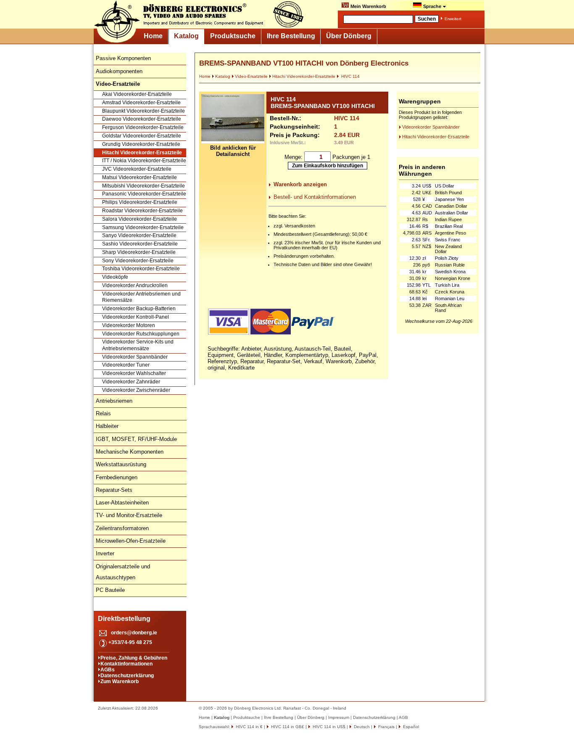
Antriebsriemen (114, 401)
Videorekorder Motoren (128, 325)
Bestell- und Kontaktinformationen (315, 197)
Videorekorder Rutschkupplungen (140, 334)
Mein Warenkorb (367, 6)
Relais (103, 413)
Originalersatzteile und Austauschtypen (123, 572)
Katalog (186, 36)
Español (410, 726)
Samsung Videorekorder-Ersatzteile (143, 227)
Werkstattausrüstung (121, 464)
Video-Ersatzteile (251, 76)
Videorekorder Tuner (126, 365)
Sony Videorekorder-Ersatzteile (138, 261)
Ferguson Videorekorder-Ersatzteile (143, 127)
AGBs (107, 670)
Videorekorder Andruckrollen (135, 285)
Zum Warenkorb (119, 681)
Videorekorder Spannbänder (135, 357)
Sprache (432, 6)
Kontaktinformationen (126, 664)
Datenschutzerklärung (127, 676)
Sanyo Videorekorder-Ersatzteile (139, 235)
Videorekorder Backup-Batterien (139, 309)
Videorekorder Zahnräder (131, 382)
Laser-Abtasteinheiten (122, 502)
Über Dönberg (348, 36)
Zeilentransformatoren (122, 528)
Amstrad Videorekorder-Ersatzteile (141, 103)
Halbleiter (107, 426)
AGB (403, 717)
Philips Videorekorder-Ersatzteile (139, 202)
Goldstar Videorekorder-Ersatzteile (141, 136)
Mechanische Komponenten (129, 452)
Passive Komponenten (123, 58)
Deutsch (361, 726)
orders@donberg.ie (134, 633)
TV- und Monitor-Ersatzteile (129, 515)
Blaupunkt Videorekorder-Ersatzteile (143, 111)
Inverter (105, 553)
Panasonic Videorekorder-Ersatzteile (144, 194)
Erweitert (453, 18)
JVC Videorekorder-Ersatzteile (136, 169)
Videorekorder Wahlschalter (134, 373)
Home (153, 36)
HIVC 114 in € (248, 726)
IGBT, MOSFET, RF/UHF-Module (136, 439)
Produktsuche (232, 36)
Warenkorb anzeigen (300, 184)
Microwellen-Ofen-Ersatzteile (131, 541)
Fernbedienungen (116, 477)
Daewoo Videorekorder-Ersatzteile (141, 119)
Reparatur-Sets (114, 490)
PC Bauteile (110, 590)
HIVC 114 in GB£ (287, 726)
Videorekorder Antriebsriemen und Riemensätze (141, 297)
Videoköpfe (115, 277)
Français (386, 726)
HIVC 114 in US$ (328, 726)
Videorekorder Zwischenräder (136, 390)
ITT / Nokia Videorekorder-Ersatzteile (144, 161)
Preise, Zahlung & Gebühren (133, 658)
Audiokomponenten (119, 71)
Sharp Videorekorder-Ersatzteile (139, 252)
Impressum (338, 717)
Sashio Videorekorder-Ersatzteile (140, 244)
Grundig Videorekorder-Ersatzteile (141, 144)
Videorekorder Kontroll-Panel (135, 317)
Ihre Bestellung (291, 36)
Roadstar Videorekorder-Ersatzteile (142, 211)
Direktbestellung (124, 618)
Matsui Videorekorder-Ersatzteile (139, 177)
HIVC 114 (350, 76)
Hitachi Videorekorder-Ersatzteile (142, 153)
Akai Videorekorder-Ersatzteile (137, 94)
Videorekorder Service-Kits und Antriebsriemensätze (138, 345)
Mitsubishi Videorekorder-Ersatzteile (143, 186)
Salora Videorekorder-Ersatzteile (139, 219)
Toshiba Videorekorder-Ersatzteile (141, 269)
